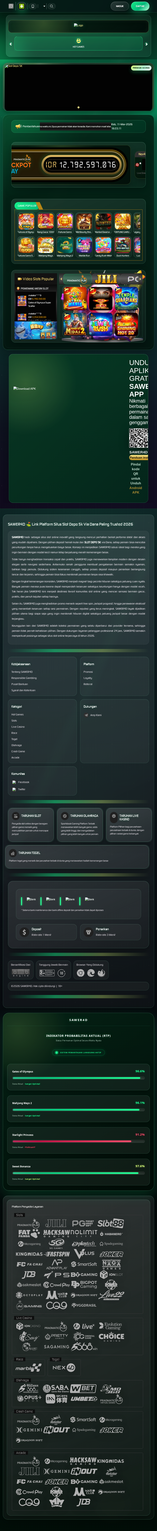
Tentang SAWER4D (22, 672)
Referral (88, 684)
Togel (14, 739)
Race (14, 733)
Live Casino (18, 727)
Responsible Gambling (24, 678)
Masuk (120, 6)
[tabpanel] (78, 88)
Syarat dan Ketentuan (23, 690)
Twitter (21, 789)
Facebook (23, 782)
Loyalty (88, 678)
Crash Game (18, 751)
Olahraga (16, 745)
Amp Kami (96, 715)
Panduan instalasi (142, 457)
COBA (78, 294)
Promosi (88, 672)
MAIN (29, 221)
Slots (14, 720)
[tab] (77, 279)
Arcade (15, 757)
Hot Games (78, 46)
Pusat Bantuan (19, 684)
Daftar (140, 6)
